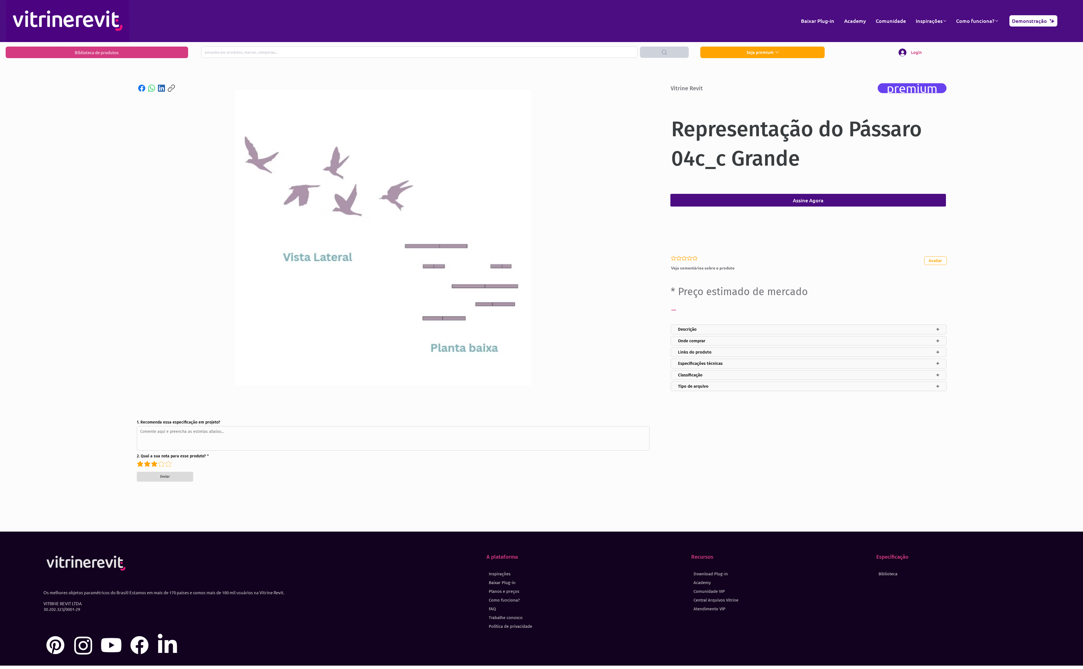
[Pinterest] (55, 645)
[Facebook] (142, 88)
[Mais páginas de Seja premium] (777, 52)
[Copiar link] (171, 88)
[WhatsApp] (152, 88)
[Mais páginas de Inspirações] (944, 20)
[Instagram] (83, 645)
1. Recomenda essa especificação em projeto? (178, 422)
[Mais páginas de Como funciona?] (996, 20)
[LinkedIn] (161, 88)
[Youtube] (111, 645)
